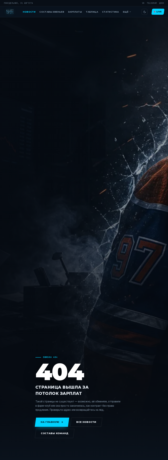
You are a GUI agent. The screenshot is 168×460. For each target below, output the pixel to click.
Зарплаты (75, 11)
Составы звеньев (51, 11)
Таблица (92, 11)
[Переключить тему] (144, 12)
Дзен (161, 3)
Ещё (125, 11)
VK (143, 3)
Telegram (152, 3)
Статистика (110, 11)
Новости (29, 11)
